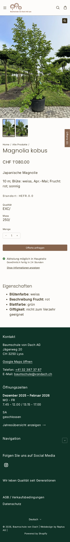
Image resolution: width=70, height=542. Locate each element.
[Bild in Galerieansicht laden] (9, 128)
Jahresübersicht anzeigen (22, 425)
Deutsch (33, 519)
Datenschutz (12, 504)
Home (6, 144)
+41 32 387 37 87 (28, 369)
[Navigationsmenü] (5, 8)
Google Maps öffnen (17, 361)
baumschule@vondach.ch (33, 374)
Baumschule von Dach (25, 526)
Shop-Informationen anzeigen (23, 267)
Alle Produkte (19, 144)
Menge (7, 229)
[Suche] (58, 8)
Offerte (67, 138)
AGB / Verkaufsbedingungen (23, 497)
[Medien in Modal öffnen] (64, 20)
